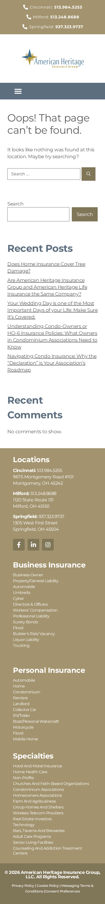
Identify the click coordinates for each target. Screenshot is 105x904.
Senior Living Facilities (33, 842)
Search (15, 204)
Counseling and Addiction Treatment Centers (47, 851)
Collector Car (24, 709)
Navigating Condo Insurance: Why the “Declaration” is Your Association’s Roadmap (52, 363)
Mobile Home (25, 739)
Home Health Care (30, 772)
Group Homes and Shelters (38, 807)
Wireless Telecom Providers (38, 813)
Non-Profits (23, 777)
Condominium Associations (38, 789)
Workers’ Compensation (35, 610)
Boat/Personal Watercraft (36, 721)
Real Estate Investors (32, 819)
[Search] (88, 174)
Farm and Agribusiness (34, 801)
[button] (18, 91)
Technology (23, 824)
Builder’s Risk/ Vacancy (34, 633)
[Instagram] (48, 545)
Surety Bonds (25, 622)
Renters (20, 698)
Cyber (18, 598)
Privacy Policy (23, 885)
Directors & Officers (30, 604)
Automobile (24, 586)
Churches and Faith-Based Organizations (51, 783)
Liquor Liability (26, 639)
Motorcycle (23, 727)
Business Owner (28, 575)
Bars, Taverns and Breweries (39, 830)
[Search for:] (44, 174)
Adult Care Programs (32, 836)
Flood (18, 628)
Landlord (21, 703)
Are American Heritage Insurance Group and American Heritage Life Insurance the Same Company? (47, 287)
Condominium (26, 692)
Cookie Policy (48, 885)
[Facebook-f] (19, 545)
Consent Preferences (62, 891)
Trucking (21, 645)
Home (19, 686)
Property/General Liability (35, 581)
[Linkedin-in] (33, 545)
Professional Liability (31, 616)
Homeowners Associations (37, 795)
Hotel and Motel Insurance (37, 766)
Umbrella (21, 592)
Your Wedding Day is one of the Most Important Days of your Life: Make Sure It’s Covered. (52, 310)
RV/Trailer (21, 715)
